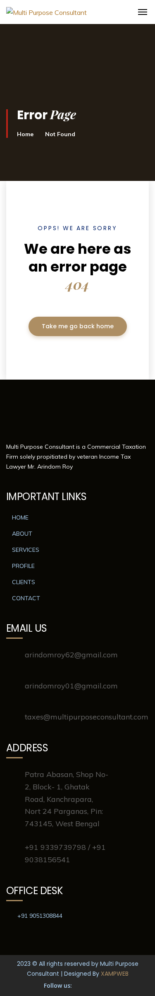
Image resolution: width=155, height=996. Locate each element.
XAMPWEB (115, 974)
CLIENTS (23, 582)
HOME (20, 517)
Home (25, 134)
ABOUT (22, 533)
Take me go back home (78, 326)
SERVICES (25, 549)
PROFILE (23, 566)
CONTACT (26, 598)
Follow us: (58, 985)
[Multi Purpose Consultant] (118, 17)
